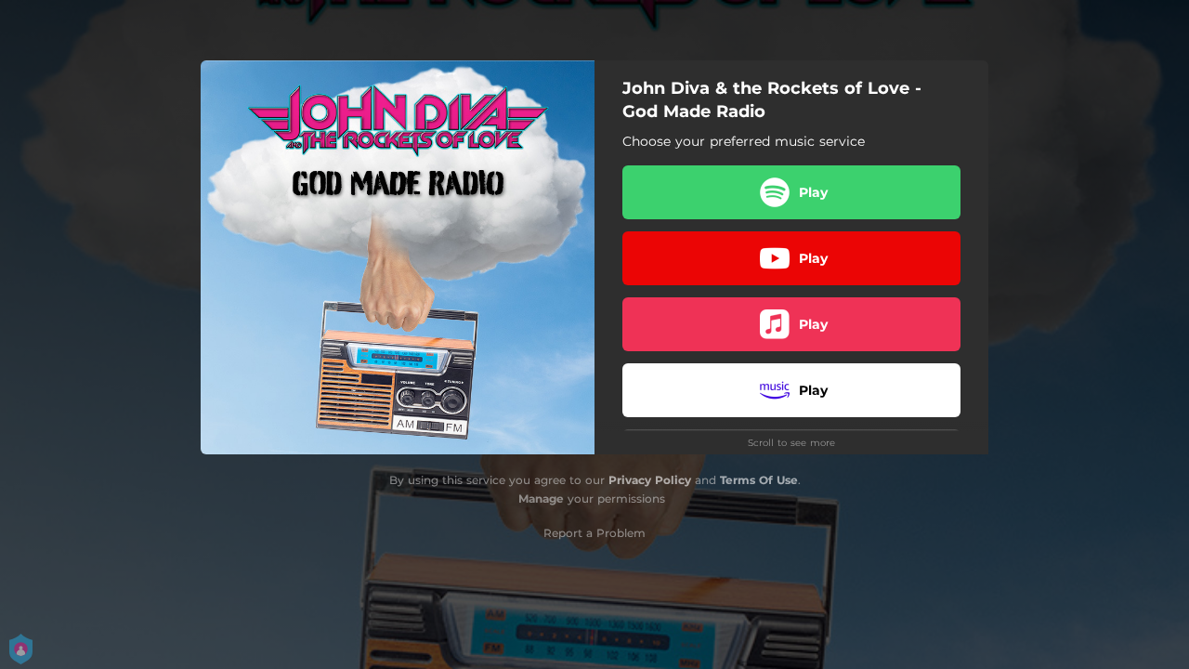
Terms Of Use (759, 480)
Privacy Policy (649, 480)
